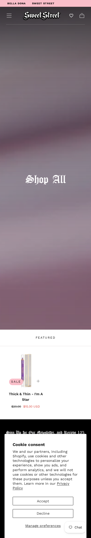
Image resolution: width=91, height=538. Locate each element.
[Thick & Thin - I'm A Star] (25, 368)
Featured (46, 337)
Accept (43, 501)
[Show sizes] (38, 381)
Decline (43, 513)
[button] (9, 16)
